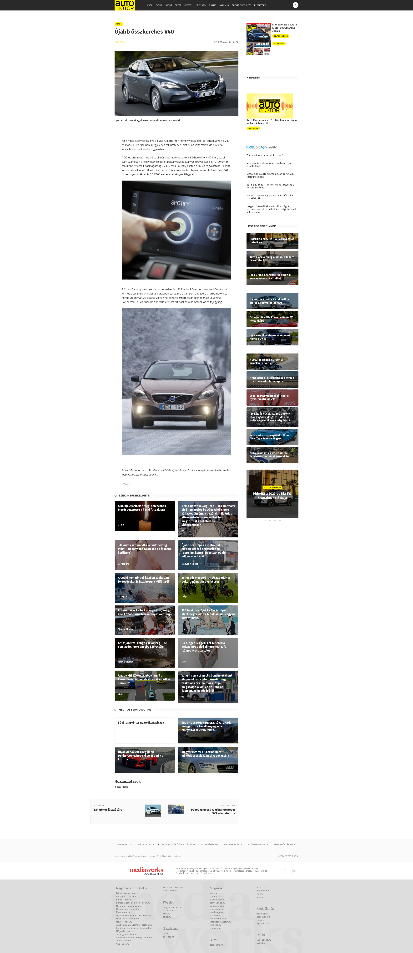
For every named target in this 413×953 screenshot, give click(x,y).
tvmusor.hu (215, 928)
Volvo (125, 484)
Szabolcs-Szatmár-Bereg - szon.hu (134, 937)
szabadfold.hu (170, 910)
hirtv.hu (166, 913)
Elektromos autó (241, 5)
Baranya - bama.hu (126, 896)
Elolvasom (253, 128)
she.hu (260, 897)
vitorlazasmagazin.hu (220, 921)
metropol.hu (263, 890)
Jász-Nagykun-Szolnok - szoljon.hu (134, 925)
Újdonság (200, 5)
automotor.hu (216, 896)
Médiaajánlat (147, 844)
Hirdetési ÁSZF (233, 844)
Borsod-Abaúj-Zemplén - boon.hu (133, 902)
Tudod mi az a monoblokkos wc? (265, 155)
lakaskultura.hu (217, 899)
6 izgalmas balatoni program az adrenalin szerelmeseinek (270, 175)
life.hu (260, 894)
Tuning (212, 5)
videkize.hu (215, 925)
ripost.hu (261, 887)
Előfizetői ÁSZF (258, 844)
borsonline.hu (217, 944)
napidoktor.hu (217, 909)
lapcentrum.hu (264, 923)
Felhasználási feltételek (178, 844)
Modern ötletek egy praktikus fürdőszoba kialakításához (270, 197)
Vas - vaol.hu (122, 944)
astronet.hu (215, 893)
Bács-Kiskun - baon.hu (127, 893)
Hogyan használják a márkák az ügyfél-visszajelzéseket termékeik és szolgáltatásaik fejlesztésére (272, 209)
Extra (159, 5)
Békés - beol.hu (124, 899)
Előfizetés (260, 5)
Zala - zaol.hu (170, 890)
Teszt (178, 5)
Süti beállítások (285, 844)
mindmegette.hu (218, 912)
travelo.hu (215, 915)
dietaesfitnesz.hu (218, 918)
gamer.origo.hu (217, 902)
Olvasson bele (281, 36)
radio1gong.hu (264, 939)
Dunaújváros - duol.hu (127, 909)
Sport (168, 5)
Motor (187, 5)
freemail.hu (262, 913)
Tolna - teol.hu (123, 940)
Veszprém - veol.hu (173, 887)
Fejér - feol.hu (123, 912)
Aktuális (224, 5)
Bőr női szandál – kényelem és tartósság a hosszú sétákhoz (270, 186)
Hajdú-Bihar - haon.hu (127, 918)
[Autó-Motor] (125, 5)
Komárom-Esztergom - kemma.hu (133, 928)
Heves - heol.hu (124, 921)
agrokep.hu (169, 936)
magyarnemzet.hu (172, 907)
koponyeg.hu (263, 916)
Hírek (149, 5)
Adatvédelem (209, 844)
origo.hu (167, 916)
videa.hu (261, 920)
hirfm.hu (261, 943)
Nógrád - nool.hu (124, 931)
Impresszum (124, 844)
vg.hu (166, 933)
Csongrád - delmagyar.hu (129, 906)
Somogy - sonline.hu (126, 934)
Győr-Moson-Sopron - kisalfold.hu (133, 915)
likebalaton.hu (217, 906)
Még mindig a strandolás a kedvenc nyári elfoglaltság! (269, 164)
